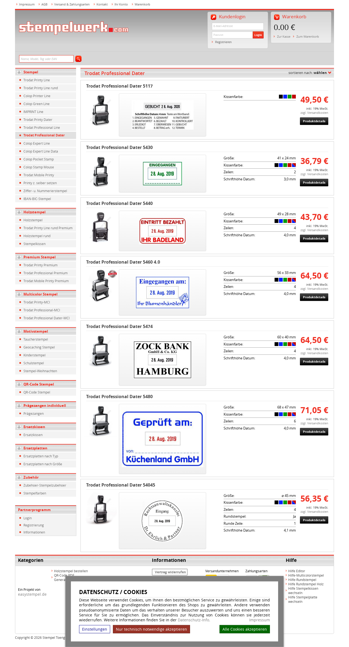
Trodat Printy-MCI (36, 302)
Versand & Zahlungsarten (72, 4)
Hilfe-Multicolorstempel (306, 575)
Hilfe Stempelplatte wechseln (302, 599)
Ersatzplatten (35, 448)
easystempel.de (32, 594)
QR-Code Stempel (38, 384)
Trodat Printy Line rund (40, 88)
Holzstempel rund (36, 236)
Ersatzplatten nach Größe (42, 464)
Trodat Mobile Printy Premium (46, 281)
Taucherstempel (35, 339)
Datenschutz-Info (193, 619)
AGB (44, 4)
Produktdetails (314, 121)
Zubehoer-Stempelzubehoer (44, 485)
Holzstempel (34, 212)
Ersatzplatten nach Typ (40, 456)
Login (258, 35)
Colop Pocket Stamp (38, 159)
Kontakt (102, 4)
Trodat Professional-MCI (41, 310)
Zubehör (31, 477)
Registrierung (33, 525)
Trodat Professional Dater (44, 135)
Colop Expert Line (36, 143)
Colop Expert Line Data (40, 151)
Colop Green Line (36, 104)
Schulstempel (33, 363)
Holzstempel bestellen (71, 571)
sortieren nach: (307, 72)
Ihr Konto (121, 4)
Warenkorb (142, 4)
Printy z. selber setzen (40, 183)
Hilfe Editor (296, 571)
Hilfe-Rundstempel (302, 579)
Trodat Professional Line (41, 127)
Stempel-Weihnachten (40, 371)
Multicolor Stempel (40, 294)
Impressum (259, 620)
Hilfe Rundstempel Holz (306, 584)
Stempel (30, 72)
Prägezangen (33, 413)
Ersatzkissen (34, 426)
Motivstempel (35, 331)
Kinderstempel (34, 355)
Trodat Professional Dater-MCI (46, 318)
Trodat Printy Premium (40, 265)
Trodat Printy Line (36, 80)
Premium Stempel (39, 257)
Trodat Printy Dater (37, 119)
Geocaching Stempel (39, 347)
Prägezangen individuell (44, 405)
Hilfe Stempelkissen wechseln (303, 590)
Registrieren (223, 42)
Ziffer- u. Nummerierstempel (45, 191)
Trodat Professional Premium (45, 273)
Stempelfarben (34, 493)
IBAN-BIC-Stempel (37, 198)
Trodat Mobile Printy (38, 175)
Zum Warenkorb (307, 36)
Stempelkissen (34, 243)
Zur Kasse (283, 36)
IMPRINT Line (33, 111)
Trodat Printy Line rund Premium (48, 228)
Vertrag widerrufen (170, 572)
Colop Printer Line (36, 96)
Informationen (34, 532)
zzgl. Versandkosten (314, 113)
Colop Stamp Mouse (38, 167)
